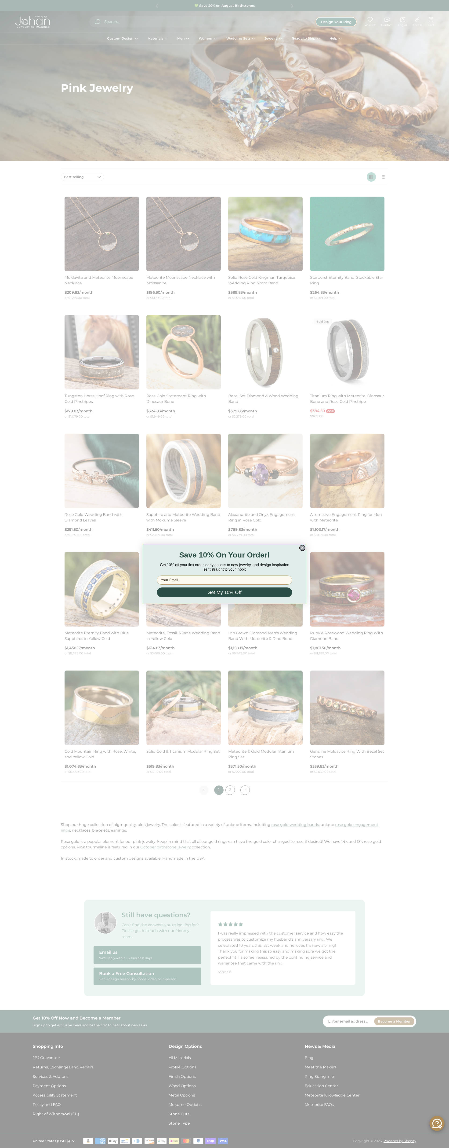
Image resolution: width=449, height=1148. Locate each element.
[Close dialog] (302, 548)
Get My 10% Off (224, 592)
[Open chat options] (437, 1123)
